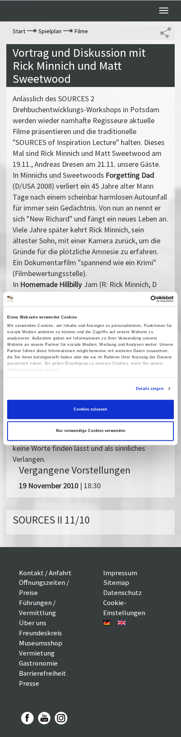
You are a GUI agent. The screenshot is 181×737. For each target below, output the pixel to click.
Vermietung (37, 653)
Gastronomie (38, 663)
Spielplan (49, 31)
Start (19, 31)
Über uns (32, 622)
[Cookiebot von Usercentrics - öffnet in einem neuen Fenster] (137, 299)
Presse (29, 683)
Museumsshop (40, 643)
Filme (81, 31)
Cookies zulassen (90, 409)
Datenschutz (122, 592)
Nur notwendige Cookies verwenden (90, 431)
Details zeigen (149, 389)
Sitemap (116, 582)
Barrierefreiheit (42, 673)
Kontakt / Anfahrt (45, 572)
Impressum (120, 572)
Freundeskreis (40, 632)
